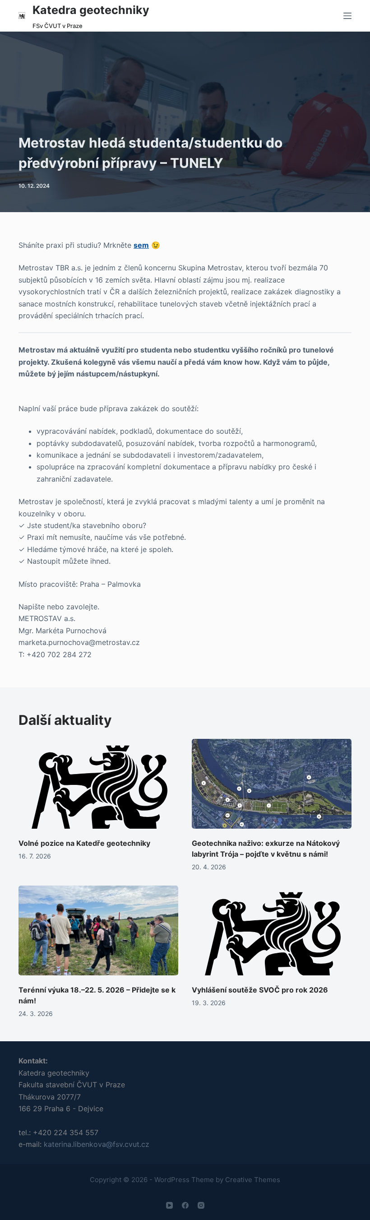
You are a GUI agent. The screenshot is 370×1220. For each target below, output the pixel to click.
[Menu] (347, 16)
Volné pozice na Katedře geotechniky (84, 843)
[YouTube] (169, 1205)
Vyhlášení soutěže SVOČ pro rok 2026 (260, 989)
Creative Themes (252, 1179)
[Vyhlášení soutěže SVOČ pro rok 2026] (272, 930)
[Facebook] (185, 1205)
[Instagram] (201, 1205)
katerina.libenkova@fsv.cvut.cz (96, 1144)
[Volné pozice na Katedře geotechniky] (98, 784)
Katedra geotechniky (90, 10)
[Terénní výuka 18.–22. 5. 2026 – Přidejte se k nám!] (98, 930)
